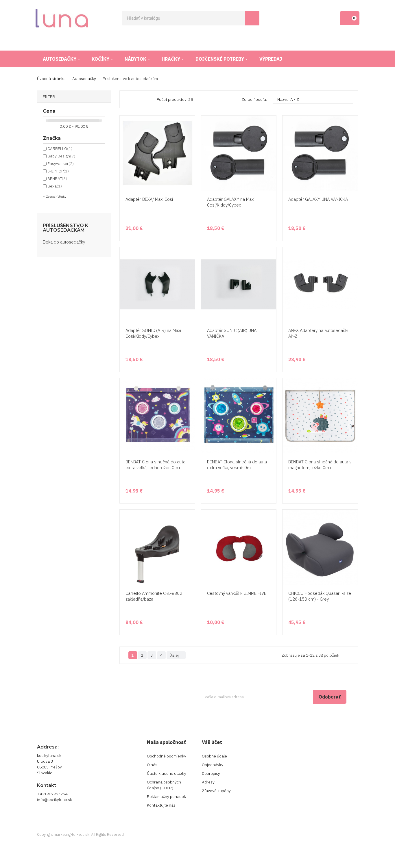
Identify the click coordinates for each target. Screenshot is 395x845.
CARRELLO (59, 148)
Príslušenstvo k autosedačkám (65, 228)
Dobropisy (211, 773)
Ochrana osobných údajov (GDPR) (164, 784)
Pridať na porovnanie (189, 179)
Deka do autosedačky (64, 242)
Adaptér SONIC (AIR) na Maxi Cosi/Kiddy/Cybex (153, 333)
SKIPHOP (58, 171)
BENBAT (57, 178)
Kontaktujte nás (161, 805)
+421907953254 (52, 793)
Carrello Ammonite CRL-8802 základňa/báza (153, 596)
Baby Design (61, 156)
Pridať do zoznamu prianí (189, 169)
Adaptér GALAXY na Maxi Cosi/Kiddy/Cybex (230, 202)
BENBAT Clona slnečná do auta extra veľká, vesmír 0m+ (237, 464)
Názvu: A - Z (312, 99)
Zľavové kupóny (216, 790)
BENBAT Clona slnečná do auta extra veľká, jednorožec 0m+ (155, 464)
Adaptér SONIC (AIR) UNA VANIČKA (231, 333)
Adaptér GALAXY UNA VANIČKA (318, 199)
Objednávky (212, 764)
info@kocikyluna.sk (54, 799)
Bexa (54, 186)
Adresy (208, 782)
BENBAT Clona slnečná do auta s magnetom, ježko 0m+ (320, 464)
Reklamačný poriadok (166, 796)
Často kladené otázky (166, 773)
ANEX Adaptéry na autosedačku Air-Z (319, 333)
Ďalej (175, 655)
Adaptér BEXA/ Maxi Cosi (149, 199)
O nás (152, 764)
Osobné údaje (214, 756)
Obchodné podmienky (166, 756)
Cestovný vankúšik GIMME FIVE (236, 593)
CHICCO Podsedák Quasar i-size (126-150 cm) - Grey (319, 596)
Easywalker (60, 163)
